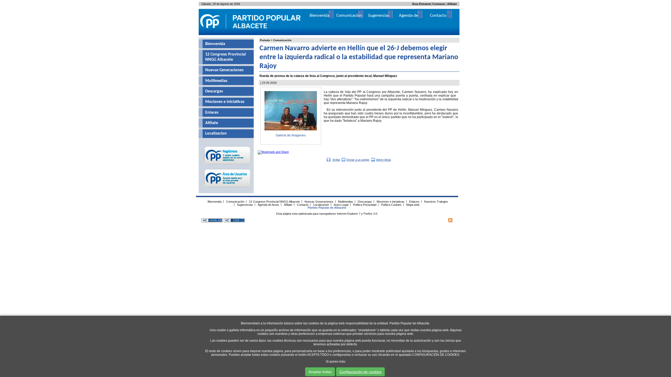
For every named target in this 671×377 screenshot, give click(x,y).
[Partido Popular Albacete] (251, 34)
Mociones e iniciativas (224, 102)
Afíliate (211, 123)
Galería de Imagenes (291, 135)
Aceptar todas (320, 372)
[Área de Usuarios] (227, 186)
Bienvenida (215, 44)
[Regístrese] (227, 164)
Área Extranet (421, 3)
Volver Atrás (383, 159)
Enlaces (211, 112)
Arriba (336, 159)
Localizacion (216, 133)
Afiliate (452, 3)
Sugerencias (378, 15)
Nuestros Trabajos (436, 201)
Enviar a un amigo (358, 159)
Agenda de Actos (268, 204)
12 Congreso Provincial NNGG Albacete (225, 57)
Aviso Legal (341, 204)
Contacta (438, 3)
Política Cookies (391, 204)
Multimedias (216, 81)
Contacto (438, 15)
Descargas (214, 91)
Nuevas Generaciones (224, 70)
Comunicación (282, 40)
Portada (265, 40)
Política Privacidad (364, 204)
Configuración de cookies (360, 372)
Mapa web (412, 204)
